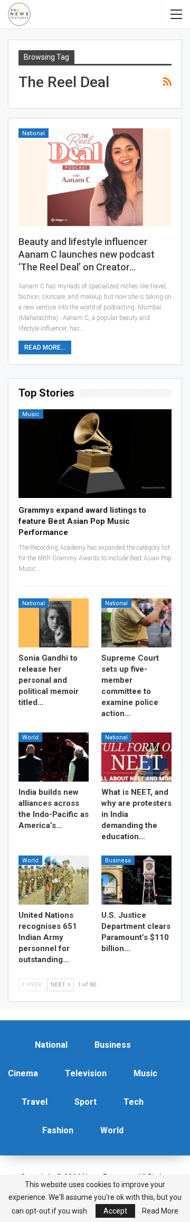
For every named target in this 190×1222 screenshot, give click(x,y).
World (30, 737)
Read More (160, 1211)
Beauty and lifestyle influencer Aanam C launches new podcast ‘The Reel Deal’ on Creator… (86, 254)
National (33, 133)
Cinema (23, 1073)
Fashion (57, 1130)
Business (118, 860)
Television (86, 1073)
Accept (115, 1211)
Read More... (44, 347)
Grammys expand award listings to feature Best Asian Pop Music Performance (82, 521)
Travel (35, 1102)
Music (31, 414)
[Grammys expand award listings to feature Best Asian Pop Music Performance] (95, 453)
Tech (134, 1102)
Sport (85, 1102)
